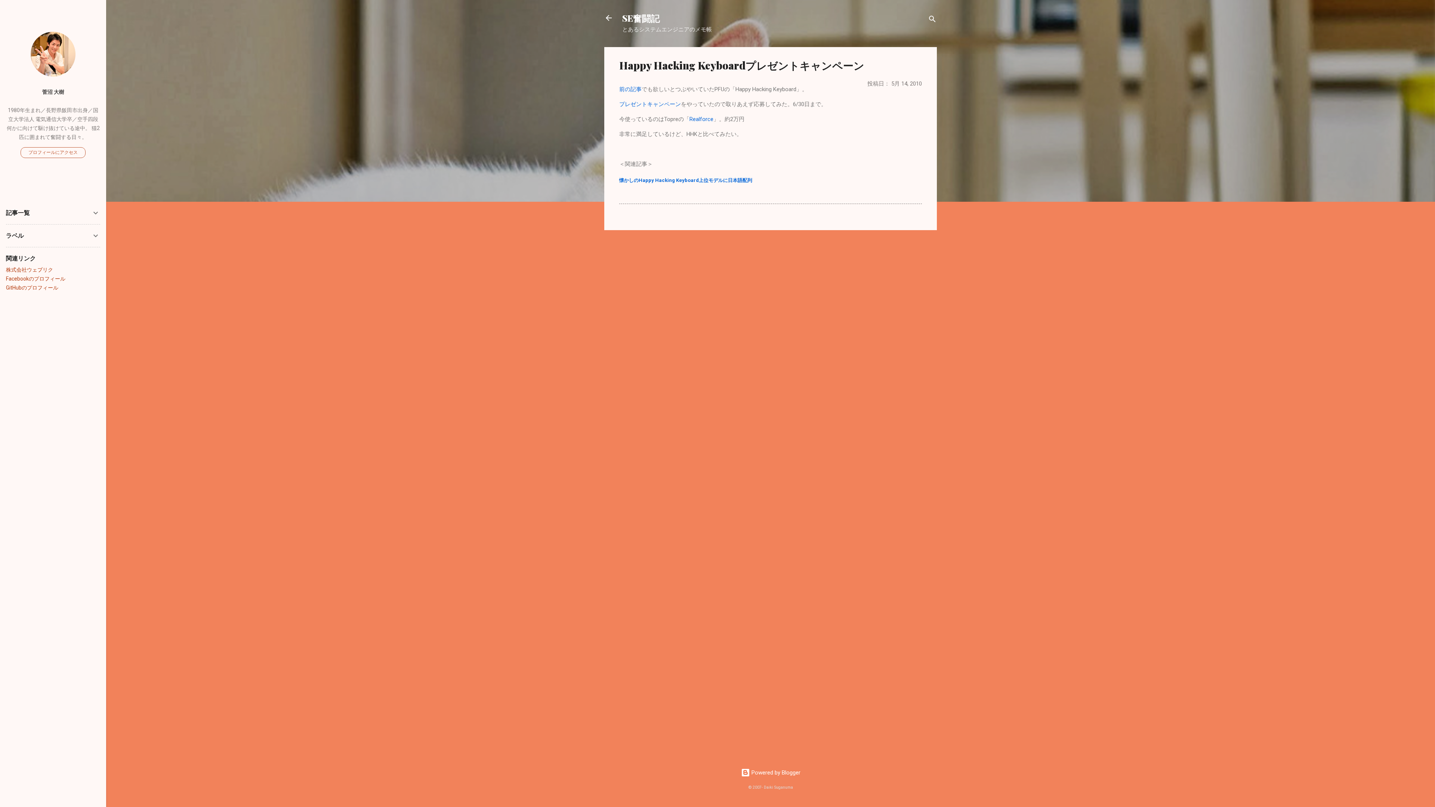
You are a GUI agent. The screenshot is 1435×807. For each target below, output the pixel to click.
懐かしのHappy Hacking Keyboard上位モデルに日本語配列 (685, 180)
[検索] (932, 20)
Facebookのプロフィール (35, 279)
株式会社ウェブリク (29, 270)
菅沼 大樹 (53, 92)
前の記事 (630, 89)
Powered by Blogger (775, 772)
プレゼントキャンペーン (650, 104)
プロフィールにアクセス (53, 152)
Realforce (701, 119)
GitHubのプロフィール (32, 288)
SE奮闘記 (641, 18)
